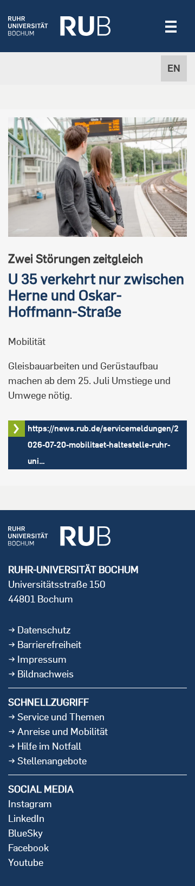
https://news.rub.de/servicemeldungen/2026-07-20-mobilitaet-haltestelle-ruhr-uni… (103, 444)
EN (173, 68)
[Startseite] (59, 26)
